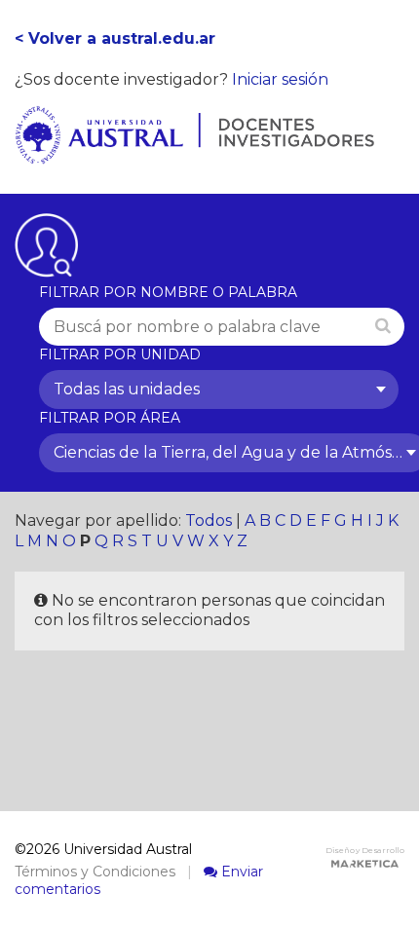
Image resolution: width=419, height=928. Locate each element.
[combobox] (219, 389)
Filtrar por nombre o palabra (168, 292)
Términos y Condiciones (95, 871)
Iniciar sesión (280, 79)
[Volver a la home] (194, 153)
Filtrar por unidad (120, 354)
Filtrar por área (109, 418)
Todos (208, 520)
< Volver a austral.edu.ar (115, 38)
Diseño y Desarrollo (364, 850)
